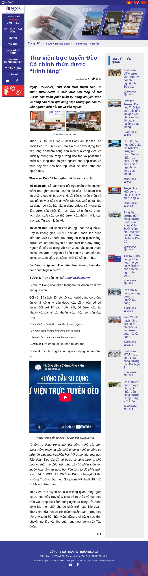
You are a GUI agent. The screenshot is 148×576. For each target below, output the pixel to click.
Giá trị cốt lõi (10, 59)
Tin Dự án (9, 44)
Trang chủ (13, 16)
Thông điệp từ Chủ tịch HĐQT (12, 24)
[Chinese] (143, 2)
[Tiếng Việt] (129, 2)
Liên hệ (13, 74)
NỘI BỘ (9, 2)
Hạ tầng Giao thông (11, 39)
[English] (136, 2)
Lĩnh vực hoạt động (13, 30)
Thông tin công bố (12, 51)
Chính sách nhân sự (13, 69)
